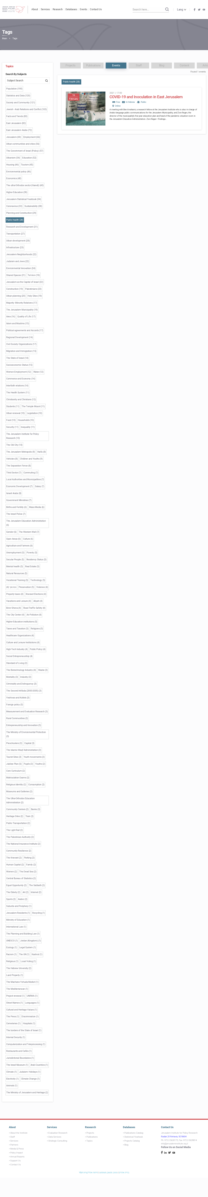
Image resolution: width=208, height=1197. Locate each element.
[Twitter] (199, 9)
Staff (12, 1136)
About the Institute (18, 1132)
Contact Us (96, 9)
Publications (92, 1136)
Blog (126, 1144)
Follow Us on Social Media (176, 1147)
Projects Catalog (132, 1140)
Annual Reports (17, 1156)
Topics (89, 1140)
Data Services (54, 1136)
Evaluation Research (57, 1132)
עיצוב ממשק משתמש (108, 1172)
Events (83, 9)
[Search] (167, 9)
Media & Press (17, 1148)
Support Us (15, 1160)
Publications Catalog (133, 1132)
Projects (90, 1132)
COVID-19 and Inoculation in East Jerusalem (146, 97)
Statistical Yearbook (133, 1136)
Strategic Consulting (57, 1140)
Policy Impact (16, 1152)
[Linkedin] (165, 1153)
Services (45, 9)
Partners (14, 1144)
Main (4, 38)
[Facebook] (194, 9)
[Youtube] (204, 9)
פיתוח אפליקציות (90, 1172)
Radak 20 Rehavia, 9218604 (173, 1136)
